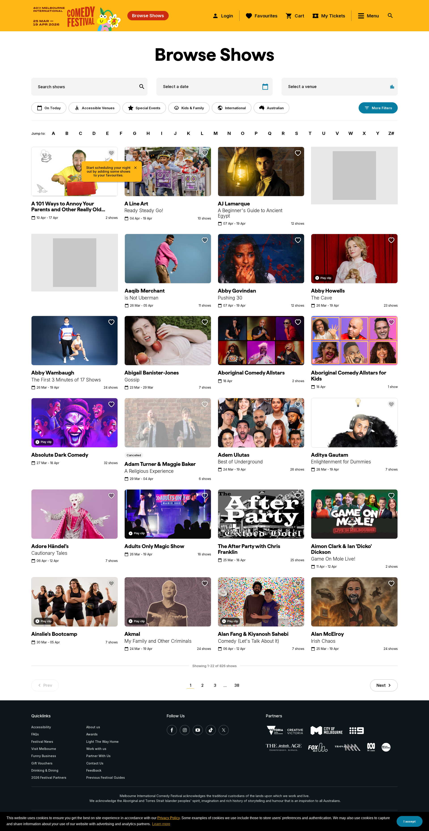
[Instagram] (185, 730)
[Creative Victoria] (288, 730)
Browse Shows (148, 15)
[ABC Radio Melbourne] (389, 747)
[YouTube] (198, 730)
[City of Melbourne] (330, 730)
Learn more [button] (161, 824)
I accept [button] (410, 821)
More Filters (382, 108)
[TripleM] (350, 747)
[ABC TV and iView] (374, 747)
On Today (52, 108)
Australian (275, 108)
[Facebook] (172, 730)
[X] (224, 730)
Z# (391, 133)
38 (236, 685)
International (235, 108)
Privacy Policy (168, 818)
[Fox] (321, 747)
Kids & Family (192, 108)
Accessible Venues (98, 108)
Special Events (148, 108)
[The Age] (287, 747)
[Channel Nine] (360, 730)
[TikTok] (211, 730)
